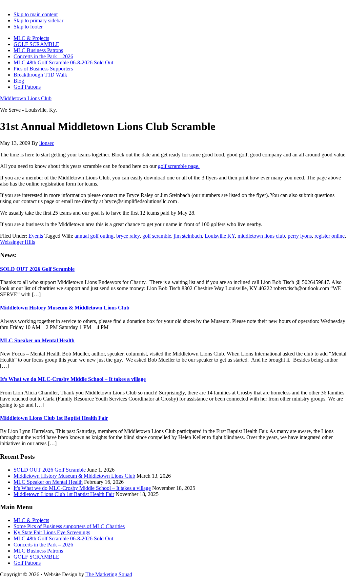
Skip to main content (36, 14)
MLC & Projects (31, 520)
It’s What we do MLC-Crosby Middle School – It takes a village (73, 379)
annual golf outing (94, 236)
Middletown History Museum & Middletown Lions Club (64, 307)
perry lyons (300, 236)
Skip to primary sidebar (38, 20)
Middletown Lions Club (26, 98)
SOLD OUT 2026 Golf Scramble (37, 269)
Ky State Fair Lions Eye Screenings (52, 532)
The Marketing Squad (108, 574)
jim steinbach (188, 236)
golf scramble (156, 236)
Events (35, 236)
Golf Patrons (27, 563)
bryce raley (128, 236)
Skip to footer (28, 26)
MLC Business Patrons (38, 551)
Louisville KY (220, 236)
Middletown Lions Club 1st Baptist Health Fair (54, 418)
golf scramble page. (179, 166)
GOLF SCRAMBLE (36, 557)
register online (329, 236)
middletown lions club (261, 236)
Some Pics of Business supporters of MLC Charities (69, 526)
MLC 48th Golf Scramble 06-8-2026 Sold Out (63, 538)
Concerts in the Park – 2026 (43, 544)
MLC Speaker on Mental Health (37, 340)
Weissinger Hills (17, 242)
